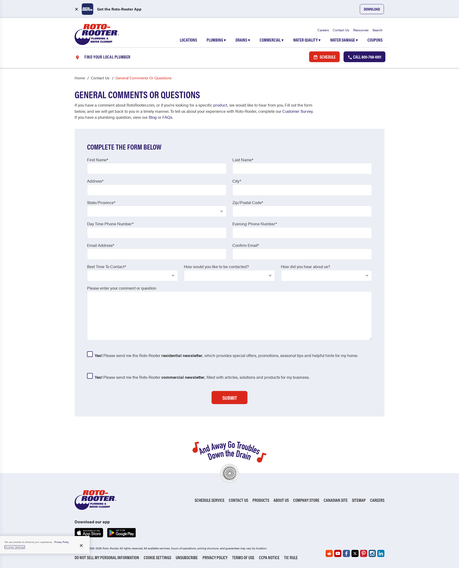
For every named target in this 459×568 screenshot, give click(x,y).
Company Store (306, 500)
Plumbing (216, 40)
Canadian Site (336, 500)
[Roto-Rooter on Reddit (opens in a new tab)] (329, 553)
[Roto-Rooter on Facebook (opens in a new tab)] (346, 553)
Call (366, 57)
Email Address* (100, 245)
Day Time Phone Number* (110, 224)
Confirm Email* (245, 245)
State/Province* (101, 202)
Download (372, 9)
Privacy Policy (215, 557)
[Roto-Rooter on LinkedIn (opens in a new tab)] (380, 553)
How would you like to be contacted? (216, 266)
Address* (95, 181)
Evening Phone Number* (254, 224)
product (220, 105)
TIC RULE (291, 557)
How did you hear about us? (305, 266)
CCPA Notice (269, 557)
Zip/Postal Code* (247, 202)
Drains (242, 40)
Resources (361, 29)
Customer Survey (297, 111)
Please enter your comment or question (121, 288)
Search (377, 29)
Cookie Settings (157, 557)
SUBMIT (229, 397)
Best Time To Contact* (106, 266)
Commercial (272, 40)
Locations (188, 40)
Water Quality (307, 40)
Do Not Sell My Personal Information (107, 557)
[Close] (81, 545)
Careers (323, 29)
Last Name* (242, 159)
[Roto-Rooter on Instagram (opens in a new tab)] (372, 553)
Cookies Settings (15, 547)
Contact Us (341, 29)
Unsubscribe (187, 557)
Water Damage (344, 40)
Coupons (374, 40)
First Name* (97, 159)
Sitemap (359, 500)
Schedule (327, 57)
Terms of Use (243, 557)
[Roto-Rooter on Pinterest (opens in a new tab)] (363, 553)
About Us (281, 500)
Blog (153, 117)
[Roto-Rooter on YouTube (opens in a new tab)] (337, 553)
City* (236, 181)
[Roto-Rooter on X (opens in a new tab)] (355, 553)
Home (80, 78)
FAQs (167, 117)
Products (260, 500)
